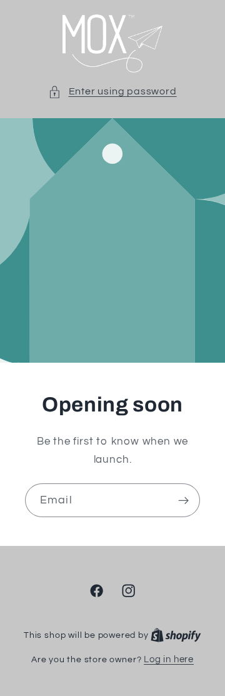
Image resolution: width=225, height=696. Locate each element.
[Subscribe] (183, 501)
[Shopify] (176, 635)
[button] (112, 91)
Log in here (169, 659)
